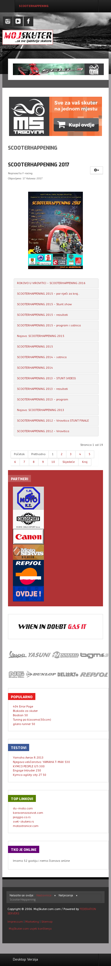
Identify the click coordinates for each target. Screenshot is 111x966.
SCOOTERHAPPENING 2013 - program (42, 399)
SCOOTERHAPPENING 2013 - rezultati (42, 389)
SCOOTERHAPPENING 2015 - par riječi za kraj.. (48, 293)
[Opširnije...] (55, 230)
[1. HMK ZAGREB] (55, 498)
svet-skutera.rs (23, 821)
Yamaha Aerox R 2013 (28, 757)
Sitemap (46, 921)
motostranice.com (25, 826)
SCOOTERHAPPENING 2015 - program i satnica (49, 325)
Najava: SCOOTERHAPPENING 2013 (40, 410)
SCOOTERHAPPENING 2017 (38, 165)
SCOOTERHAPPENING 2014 (35, 367)
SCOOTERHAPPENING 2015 (35, 346)
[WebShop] (55, 116)
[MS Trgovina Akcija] (58, 69)
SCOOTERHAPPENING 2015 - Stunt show (44, 304)
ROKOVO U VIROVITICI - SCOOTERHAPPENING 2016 (51, 283)
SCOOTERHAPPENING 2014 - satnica (42, 357)
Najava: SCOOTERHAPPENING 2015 (40, 336)
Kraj (85, 462)
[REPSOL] (55, 573)
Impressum (15, 921)
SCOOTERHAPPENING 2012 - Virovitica (43, 431)
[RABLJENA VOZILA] (55, 593)
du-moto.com (23, 808)
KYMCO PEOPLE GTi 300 (29, 766)
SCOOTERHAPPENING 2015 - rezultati (42, 315)
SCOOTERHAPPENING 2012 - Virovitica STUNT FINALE (53, 420)
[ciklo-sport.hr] (55, 519)
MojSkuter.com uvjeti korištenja (30, 928)
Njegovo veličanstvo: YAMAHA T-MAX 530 (41, 762)
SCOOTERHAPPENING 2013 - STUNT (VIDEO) (46, 378)
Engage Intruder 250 (27, 770)
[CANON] (55, 536)
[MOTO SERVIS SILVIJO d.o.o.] (55, 552)
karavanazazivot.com (28, 813)
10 (53, 462)
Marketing (32, 921)
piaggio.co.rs (22, 817)
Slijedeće (68, 462)
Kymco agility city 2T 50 (29, 775)
